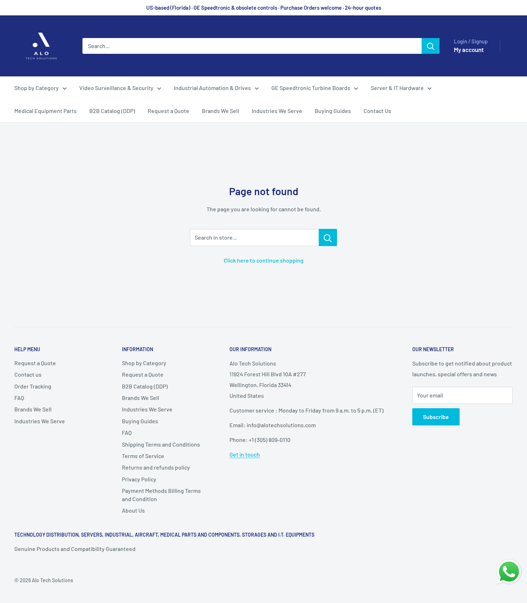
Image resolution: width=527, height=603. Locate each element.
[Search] (431, 46)
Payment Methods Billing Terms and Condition (161, 494)
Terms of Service (143, 455)
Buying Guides (333, 110)
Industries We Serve (277, 110)
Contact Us (377, 110)
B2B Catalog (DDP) (112, 110)
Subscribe (436, 416)
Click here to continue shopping (264, 260)
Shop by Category (36, 87)
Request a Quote (168, 110)
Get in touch (244, 454)
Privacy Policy (139, 479)
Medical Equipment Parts (45, 110)
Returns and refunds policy (156, 467)
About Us (133, 510)
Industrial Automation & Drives (212, 87)
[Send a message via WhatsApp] (509, 571)
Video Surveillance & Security (116, 87)
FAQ (19, 397)
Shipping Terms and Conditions (161, 444)
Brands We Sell (220, 110)
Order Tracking (32, 386)
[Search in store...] (328, 237)
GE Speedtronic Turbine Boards (310, 87)
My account (469, 49)
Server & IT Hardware (397, 87)
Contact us (28, 374)
